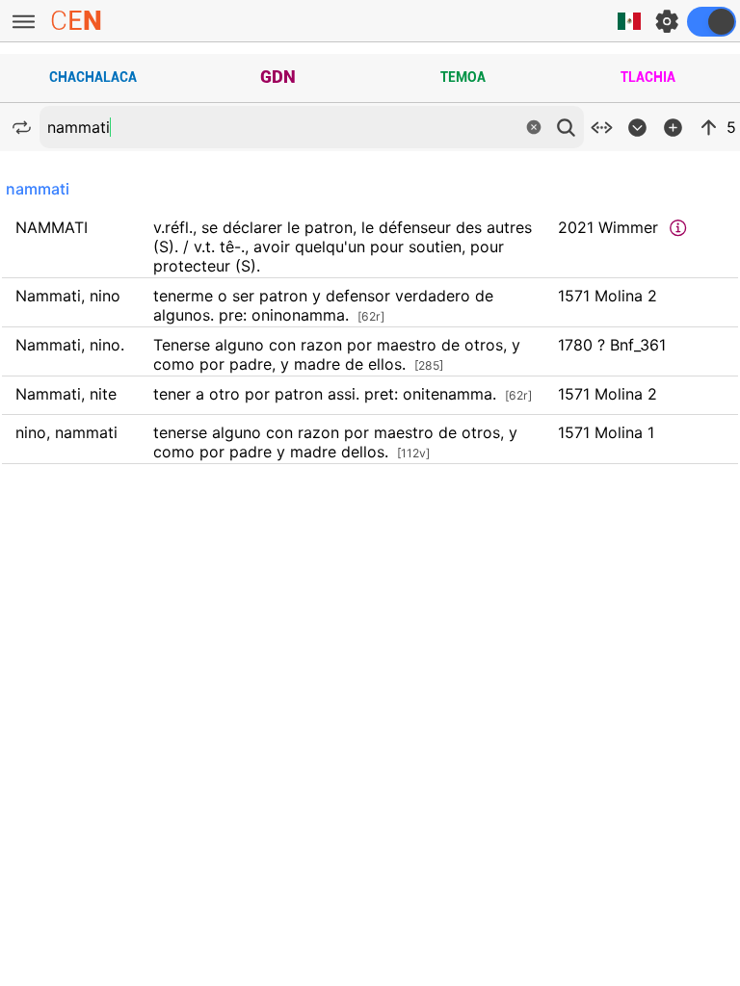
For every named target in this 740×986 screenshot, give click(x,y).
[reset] (533, 127)
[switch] (711, 22)
